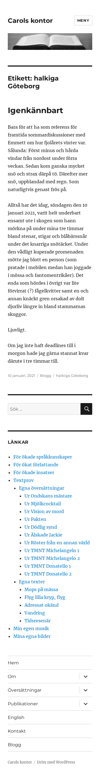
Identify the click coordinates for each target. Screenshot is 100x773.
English (16, 717)
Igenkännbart (35, 110)
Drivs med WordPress (56, 762)
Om (12, 676)
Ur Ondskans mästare (48, 496)
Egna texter (32, 581)
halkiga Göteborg (72, 375)
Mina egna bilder (32, 636)
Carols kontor (30, 21)
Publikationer (23, 703)
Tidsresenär (37, 620)
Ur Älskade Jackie (43, 535)
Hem (13, 662)
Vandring (34, 613)
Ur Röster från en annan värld (57, 542)
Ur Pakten (35, 519)
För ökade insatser (33, 472)
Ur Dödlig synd (40, 527)
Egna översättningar (41, 488)
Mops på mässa (41, 589)
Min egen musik (31, 628)
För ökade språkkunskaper (42, 457)
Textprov (23, 480)
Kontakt (17, 731)
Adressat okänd (41, 605)
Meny (83, 20)
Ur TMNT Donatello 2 (48, 574)
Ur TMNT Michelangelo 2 (52, 558)
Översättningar (24, 690)
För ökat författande (35, 464)
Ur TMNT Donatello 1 (47, 566)
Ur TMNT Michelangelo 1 (51, 550)
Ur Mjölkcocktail (42, 503)
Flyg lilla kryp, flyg (44, 597)
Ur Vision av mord (44, 511)
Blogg (45, 375)
